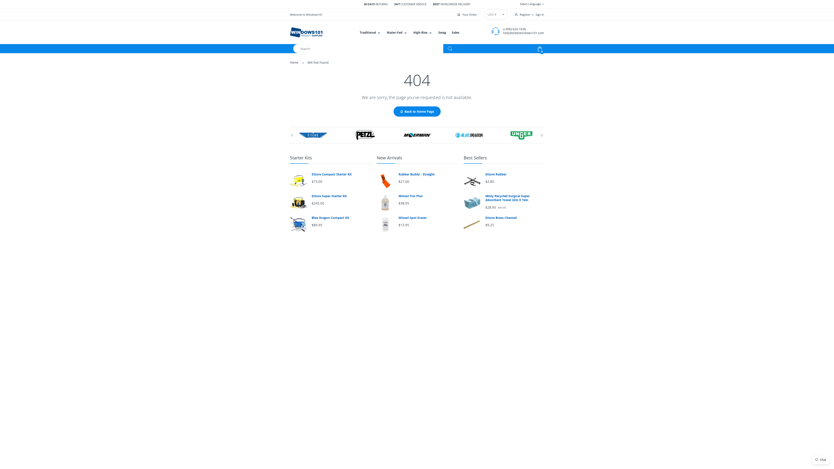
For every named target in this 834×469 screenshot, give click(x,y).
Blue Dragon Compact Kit (330, 218)
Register (525, 15)
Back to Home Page (419, 111)
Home (294, 62)
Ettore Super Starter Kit (329, 196)
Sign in (540, 15)
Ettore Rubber (495, 174)
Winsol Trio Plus (411, 196)
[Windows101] (306, 32)
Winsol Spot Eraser (413, 218)
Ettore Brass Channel (501, 218)
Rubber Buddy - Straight (417, 174)
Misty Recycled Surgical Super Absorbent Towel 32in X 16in (507, 198)
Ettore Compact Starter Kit (332, 174)
